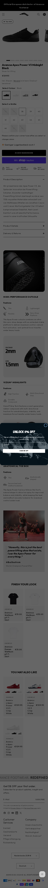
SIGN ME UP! (24, 451)
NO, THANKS (24, 456)
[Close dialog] (45, 425)
